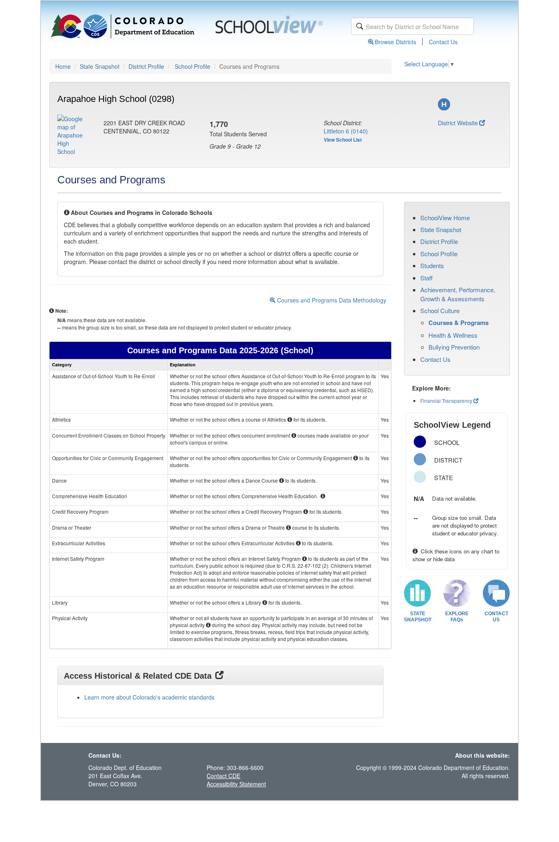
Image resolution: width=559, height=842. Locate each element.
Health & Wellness (453, 335)
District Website (458, 123)
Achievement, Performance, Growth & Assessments (457, 293)
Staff (426, 277)
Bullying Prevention (454, 347)
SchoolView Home (445, 217)
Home (63, 66)
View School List (343, 139)
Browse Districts (395, 42)
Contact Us (443, 42)
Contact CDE (223, 776)
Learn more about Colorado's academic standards (149, 697)
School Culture (440, 310)
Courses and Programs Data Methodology (330, 300)
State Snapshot (99, 66)
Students (432, 265)
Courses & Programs (458, 322)
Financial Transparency (446, 400)
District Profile (146, 66)
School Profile (192, 66)
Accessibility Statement (236, 784)
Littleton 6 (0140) (346, 131)
